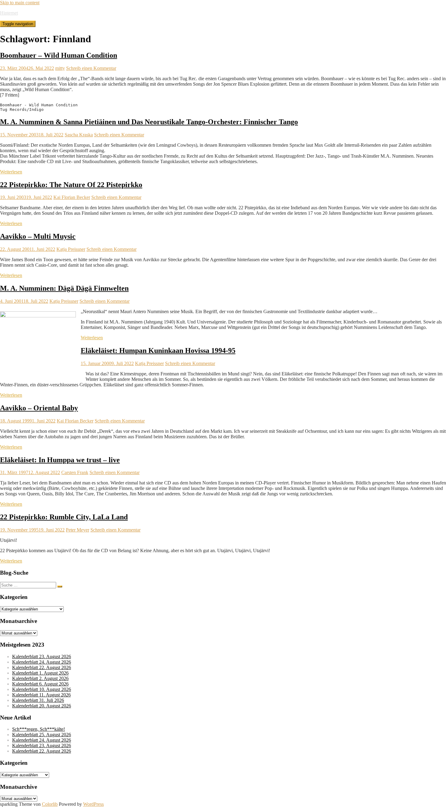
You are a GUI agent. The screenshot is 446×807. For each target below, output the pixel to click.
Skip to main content (19, 2)
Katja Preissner (70, 249)
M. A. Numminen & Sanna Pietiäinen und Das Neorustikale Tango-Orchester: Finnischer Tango (149, 122)
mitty (60, 68)
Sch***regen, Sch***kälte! (38, 729)
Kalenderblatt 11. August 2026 (41, 694)
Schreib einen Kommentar (91, 68)
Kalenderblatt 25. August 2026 (41, 734)
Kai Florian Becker (71, 197)
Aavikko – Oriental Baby (39, 408)
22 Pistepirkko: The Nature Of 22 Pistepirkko (71, 185)
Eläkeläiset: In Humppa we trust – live (60, 460)
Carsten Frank (74, 472)
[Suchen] (59, 586)
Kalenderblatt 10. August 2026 (41, 689)
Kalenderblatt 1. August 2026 (40, 672)
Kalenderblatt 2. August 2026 (40, 678)
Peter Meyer (77, 529)
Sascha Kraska (79, 134)
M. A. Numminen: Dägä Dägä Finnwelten (64, 288)
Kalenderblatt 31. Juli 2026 (38, 700)
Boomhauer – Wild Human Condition (58, 55)
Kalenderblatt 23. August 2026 (41, 656)
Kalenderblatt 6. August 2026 (40, 683)
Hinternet (9, 12)
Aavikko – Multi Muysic (38, 236)
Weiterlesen (11, 171)
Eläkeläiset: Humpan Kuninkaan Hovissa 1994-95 (158, 350)
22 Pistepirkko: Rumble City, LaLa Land (64, 517)
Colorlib (50, 804)
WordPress (93, 804)
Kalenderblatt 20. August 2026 (41, 705)
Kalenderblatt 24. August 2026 (41, 662)
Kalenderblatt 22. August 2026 (41, 667)
